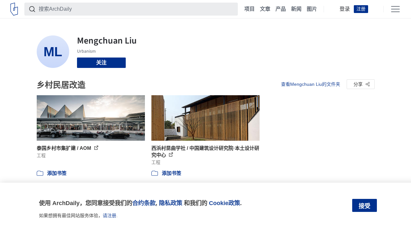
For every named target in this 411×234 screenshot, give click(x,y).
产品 (281, 9)
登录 (345, 9)
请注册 (109, 215)
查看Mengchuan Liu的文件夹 (310, 84)
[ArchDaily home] (14, 9)
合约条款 (144, 203)
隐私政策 (170, 203)
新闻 (296, 9)
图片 (312, 9)
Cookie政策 (224, 203)
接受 (364, 206)
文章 (265, 9)
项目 (249, 9)
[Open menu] (395, 9)
